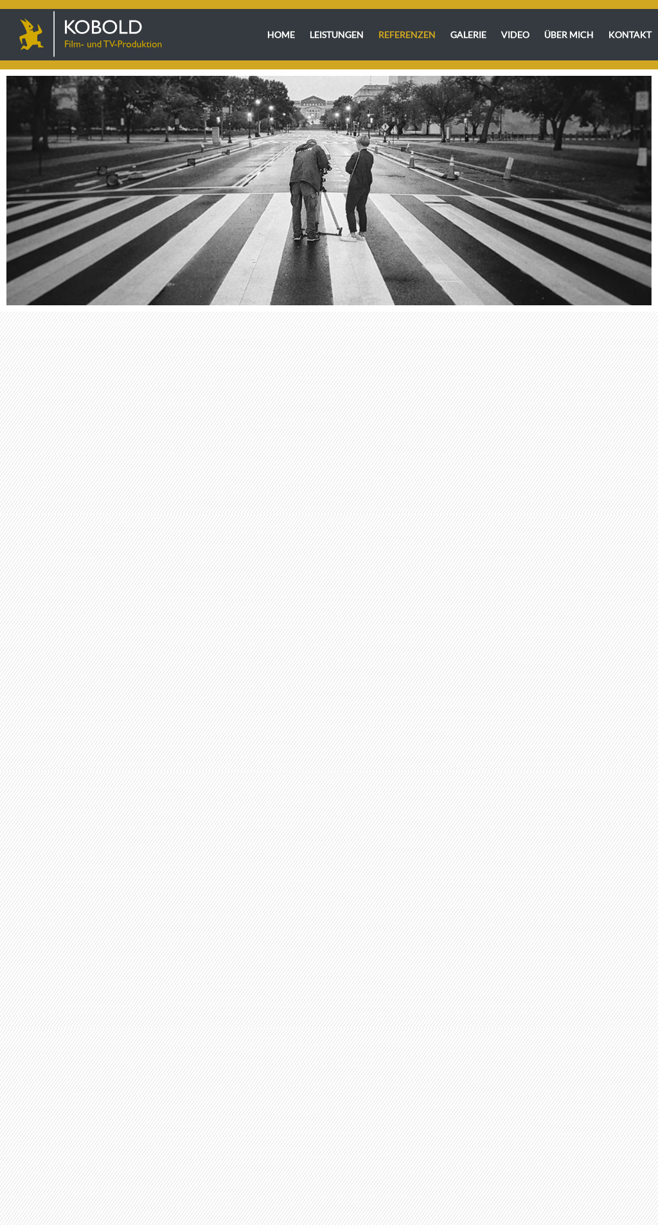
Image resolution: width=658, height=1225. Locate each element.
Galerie (468, 34)
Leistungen (337, 34)
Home (281, 34)
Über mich (569, 34)
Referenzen (407, 34)
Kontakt (630, 34)
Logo (90, 34)
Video (515, 34)
